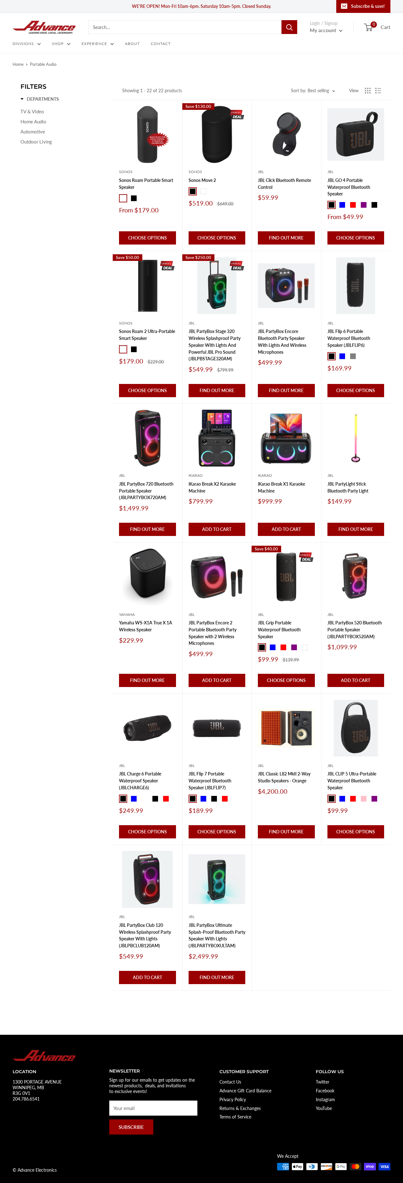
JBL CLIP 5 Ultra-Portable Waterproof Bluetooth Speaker (351, 780)
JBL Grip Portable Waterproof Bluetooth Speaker (279, 629)
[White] (123, 198)
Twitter (322, 1081)
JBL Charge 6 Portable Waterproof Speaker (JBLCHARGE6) (140, 780)
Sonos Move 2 (202, 180)
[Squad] (363, 356)
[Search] (289, 27)
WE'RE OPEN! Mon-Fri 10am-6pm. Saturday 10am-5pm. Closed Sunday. (201, 6)
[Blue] (342, 205)
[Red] (353, 205)
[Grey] (353, 356)
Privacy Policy (232, 1099)
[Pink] (363, 799)
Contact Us (230, 1081)
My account (324, 30)
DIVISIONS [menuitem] (23, 43)
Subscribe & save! (368, 6)
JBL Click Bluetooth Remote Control (284, 183)
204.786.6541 (26, 1098)
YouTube (324, 1108)
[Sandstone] (235, 799)
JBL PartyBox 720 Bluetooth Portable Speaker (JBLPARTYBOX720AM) (146, 490)
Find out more (286, 237)
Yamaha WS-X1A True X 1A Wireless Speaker (145, 626)
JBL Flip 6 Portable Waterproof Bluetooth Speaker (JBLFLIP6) (348, 338)
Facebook (325, 1090)
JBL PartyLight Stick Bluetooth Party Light (347, 487)
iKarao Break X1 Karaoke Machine (281, 487)
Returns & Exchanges (240, 1108)
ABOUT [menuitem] (132, 43)
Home (18, 64)
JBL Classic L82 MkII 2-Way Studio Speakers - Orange (284, 777)
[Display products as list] (378, 90)
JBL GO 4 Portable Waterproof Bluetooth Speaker (348, 186)
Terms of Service (235, 1116)
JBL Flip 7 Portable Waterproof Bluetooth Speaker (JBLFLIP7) (210, 780)
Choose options (147, 237)
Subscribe (131, 1127)
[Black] (134, 198)
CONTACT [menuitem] (161, 43)
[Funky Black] (374, 205)
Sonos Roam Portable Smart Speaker (146, 183)
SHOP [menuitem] (58, 43)
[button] (39, 99)
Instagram (325, 1099)
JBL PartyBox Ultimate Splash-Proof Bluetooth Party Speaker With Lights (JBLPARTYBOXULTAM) (217, 935)
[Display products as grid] (368, 90)
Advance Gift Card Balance (245, 1090)
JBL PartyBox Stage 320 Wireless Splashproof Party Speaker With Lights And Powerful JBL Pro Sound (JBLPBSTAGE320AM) (215, 345)
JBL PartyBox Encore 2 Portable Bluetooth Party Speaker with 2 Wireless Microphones (212, 633)
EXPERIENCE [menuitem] (94, 43)
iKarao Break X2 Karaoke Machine (212, 487)
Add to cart (216, 529)
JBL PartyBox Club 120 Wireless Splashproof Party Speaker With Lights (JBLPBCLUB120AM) (145, 935)
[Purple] (363, 205)
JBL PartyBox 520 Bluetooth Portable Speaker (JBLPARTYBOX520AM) (354, 629)
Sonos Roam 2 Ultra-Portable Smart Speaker (147, 335)
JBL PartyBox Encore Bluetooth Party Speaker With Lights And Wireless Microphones (282, 341)
